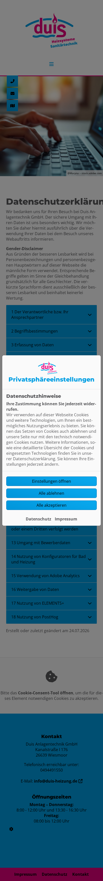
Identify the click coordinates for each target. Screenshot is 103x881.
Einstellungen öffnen (51, 481)
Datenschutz (38, 519)
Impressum (66, 519)
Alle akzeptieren (51, 505)
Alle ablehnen (51, 493)
